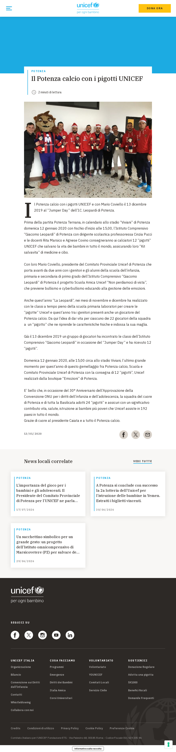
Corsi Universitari (61, 698)
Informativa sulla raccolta (88, 748)
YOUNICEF (95, 674)
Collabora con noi (22, 710)
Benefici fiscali (137, 690)
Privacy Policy (70, 728)
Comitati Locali (99, 682)
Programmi (57, 667)
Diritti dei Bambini (61, 682)
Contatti (16, 694)
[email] (147, 435)
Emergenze (57, 674)
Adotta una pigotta (140, 674)
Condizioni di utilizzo (40, 728)
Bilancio (16, 674)
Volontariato (97, 667)
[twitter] (135, 435)
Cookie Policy (94, 728)
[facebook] (123, 435)
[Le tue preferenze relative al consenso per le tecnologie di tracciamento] (168, 744)
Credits (15, 728)
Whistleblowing (20, 702)
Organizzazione (21, 667)
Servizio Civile (98, 690)
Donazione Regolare (141, 667)
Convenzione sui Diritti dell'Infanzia (25, 684)
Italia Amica (58, 690)
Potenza (38, 71)
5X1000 (132, 682)
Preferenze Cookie (122, 728)
